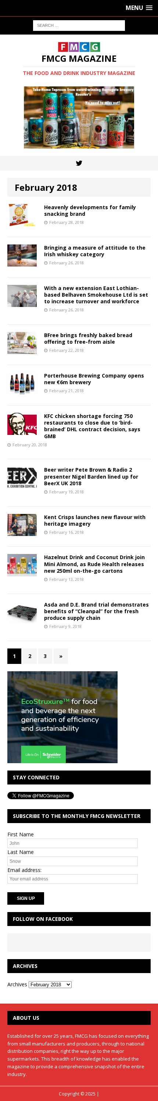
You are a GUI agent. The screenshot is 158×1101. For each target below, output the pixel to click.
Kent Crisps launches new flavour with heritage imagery (95, 520)
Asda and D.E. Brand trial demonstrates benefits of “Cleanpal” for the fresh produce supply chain (96, 611)
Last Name (20, 851)
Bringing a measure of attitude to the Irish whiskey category (95, 251)
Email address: (24, 869)
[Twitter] (79, 163)
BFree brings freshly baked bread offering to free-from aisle (88, 338)
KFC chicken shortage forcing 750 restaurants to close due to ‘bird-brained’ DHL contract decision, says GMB (92, 426)
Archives (17, 984)
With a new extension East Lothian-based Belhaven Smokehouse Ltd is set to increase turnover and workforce (96, 295)
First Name (20, 834)
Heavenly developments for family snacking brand (90, 210)
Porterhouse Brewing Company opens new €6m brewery (94, 379)
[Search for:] (79, 24)
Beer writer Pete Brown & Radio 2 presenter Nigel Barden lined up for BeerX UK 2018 (91, 476)
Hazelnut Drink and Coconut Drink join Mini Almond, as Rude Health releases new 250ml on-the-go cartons (94, 564)
